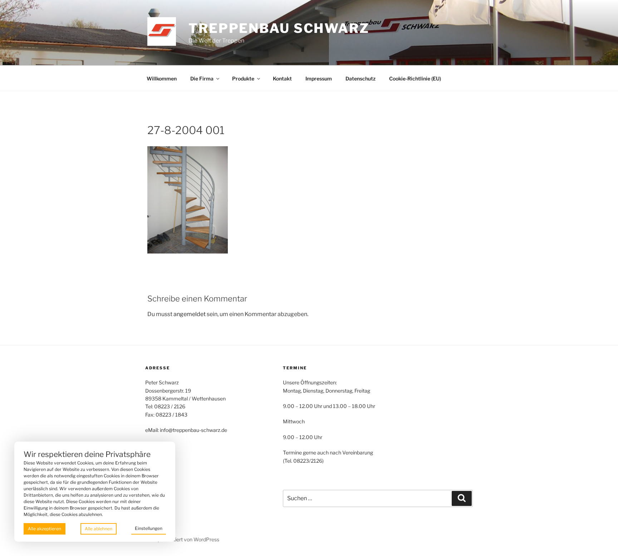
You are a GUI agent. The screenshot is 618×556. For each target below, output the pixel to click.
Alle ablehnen (98, 528)
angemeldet (189, 314)
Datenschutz (360, 78)
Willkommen (162, 78)
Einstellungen (148, 528)
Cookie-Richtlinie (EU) (415, 78)
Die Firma (202, 78)
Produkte (243, 78)
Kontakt (282, 78)
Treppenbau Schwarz (278, 28)
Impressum (318, 78)
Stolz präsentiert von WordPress (182, 539)
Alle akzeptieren (44, 528)
